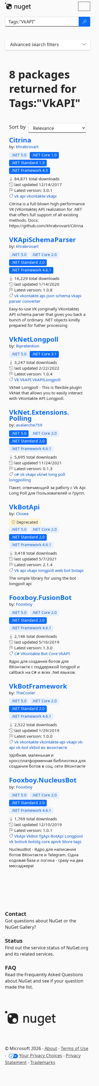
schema (63, 295)
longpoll (46, 570)
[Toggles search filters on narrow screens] (84, 44)
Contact (15, 913)
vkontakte (36, 196)
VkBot (32, 836)
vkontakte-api (52, 742)
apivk (56, 841)
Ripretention (27, 346)
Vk (16, 379)
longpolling (20, 479)
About (51, 1048)
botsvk (21, 841)
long (52, 474)
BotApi (57, 836)
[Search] (84, 22)
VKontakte (30, 653)
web (59, 570)
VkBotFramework (38, 686)
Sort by (17, 127)
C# (17, 653)
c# (16, 474)
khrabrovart (27, 146)
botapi (78, 570)
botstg (34, 841)
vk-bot (22, 747)
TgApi (44, 836)
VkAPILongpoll (46, 379)
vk (16, 196)
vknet (42, 474)
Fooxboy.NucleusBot (42, 780)
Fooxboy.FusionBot (40, 597)
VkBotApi (24, 507)
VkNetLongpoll (33, 339)
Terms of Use (74, 1048)
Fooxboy (24, 604)
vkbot (34, 747)
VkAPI (25, 379)
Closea (22, 513)
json (50, 295)
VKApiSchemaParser (42, 240)
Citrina (20, 140)
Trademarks (42, 1062)
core (46, 841)
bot (67, 570)
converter (31, 301)
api (23, 196)
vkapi (51, 196)
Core (53, 653)
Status (14, 940)
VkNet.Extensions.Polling (39, 415)
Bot (44, 653)
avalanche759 (29, 425)
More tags (71, 841)
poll (61, 474)
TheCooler (25, 692)
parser (15, 301)
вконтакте (57, 747)
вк (43, 747)
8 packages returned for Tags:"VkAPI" (44, 88)
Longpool (74, 836)
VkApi (19, 836)
